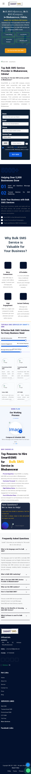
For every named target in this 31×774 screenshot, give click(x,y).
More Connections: (8, 273)
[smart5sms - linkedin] (16, 659)
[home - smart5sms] (15, 4)
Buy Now (15, 155)
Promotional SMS (6, 712)
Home (3, 678)
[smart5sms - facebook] (2, 659)
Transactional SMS (6, 709)
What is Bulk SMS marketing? (11, 574)
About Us (3, 681)
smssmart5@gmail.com (13, 649)
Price (2, 691)
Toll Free (3, 718)
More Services (5, 721)
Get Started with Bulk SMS (16, 51)
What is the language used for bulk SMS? (12, 550)
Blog (2, 695)
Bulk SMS (4, 706)
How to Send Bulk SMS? (9, 592)
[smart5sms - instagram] (12, 659)
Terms (15, 147)
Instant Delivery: (23, 303)
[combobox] (15, 137)
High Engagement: (8, 304)
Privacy (21, 771)
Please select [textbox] (7, 137)
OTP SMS (4, 715)
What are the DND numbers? (10, 587)
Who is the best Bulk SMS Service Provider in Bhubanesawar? (12, 581)
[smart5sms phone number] (28, 764)
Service (3, 684)
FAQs (9, 771)
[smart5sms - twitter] (7, 659)
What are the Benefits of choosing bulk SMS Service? (12, 609)
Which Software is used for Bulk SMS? (11, 616)
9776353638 (10, 653)
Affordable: (23, 272)
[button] (13, 443)
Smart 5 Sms (15, 768)
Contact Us (4, 688)
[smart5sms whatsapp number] (28, 770)
